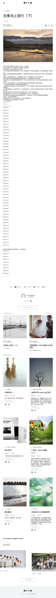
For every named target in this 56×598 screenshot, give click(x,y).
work (30, 350)
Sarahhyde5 (9, 25)
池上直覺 (5, 104)
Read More (8, 401)
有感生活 (8, 11)
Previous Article (8, 313)
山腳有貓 (5, 102)
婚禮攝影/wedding (37, 350)
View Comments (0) (27, 307)
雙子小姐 (28, 3)
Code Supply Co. (33, 594)
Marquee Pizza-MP (7, 105)
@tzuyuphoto (6, 545)
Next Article (49, 313)
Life (4, 11)
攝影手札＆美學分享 (38, 389)
